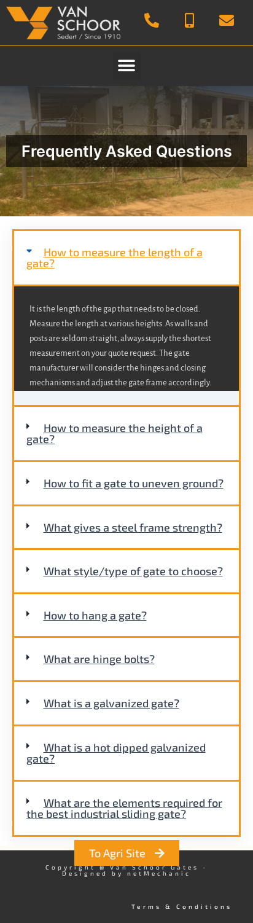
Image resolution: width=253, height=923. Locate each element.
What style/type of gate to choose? (133, 571)
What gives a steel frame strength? (133, 527)
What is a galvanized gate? (111, 703)
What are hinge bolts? (99, 659)
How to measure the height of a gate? (114, 433)
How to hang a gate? (95, 615)
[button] (127, 66)
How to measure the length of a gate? (114, 257)
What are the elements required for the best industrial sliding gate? (124, 808)
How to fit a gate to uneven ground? (134, 483)
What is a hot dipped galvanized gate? (116, 753)
